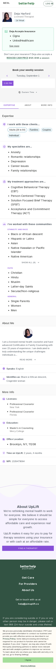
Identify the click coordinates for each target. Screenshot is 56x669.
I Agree (28, 660)
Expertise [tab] (9, 105)
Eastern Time (28, 92)
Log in (49, 3)
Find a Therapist (28, 548)
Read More (26, 360)
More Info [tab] (46, 105)
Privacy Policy (9, 639)
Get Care (28, 577)
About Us (28, 590)
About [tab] (28, 105)
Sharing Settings (28, 666)
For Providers (28, 583)
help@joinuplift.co (28, 604)
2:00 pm (8, 83)
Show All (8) (29, 262)
